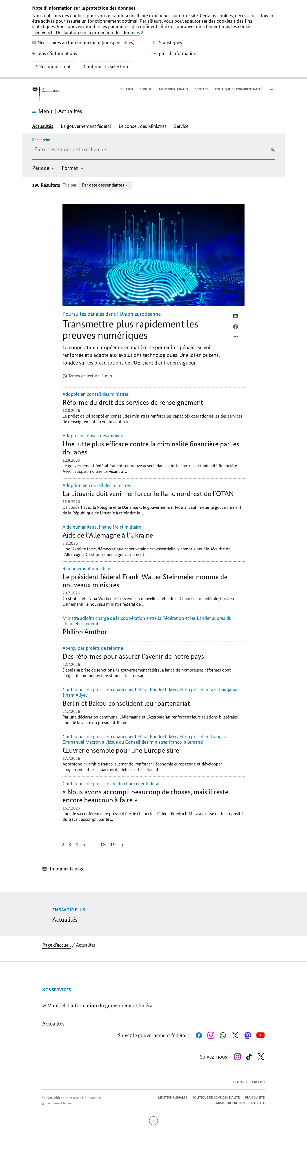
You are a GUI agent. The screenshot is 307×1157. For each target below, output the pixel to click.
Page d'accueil (56, 945)
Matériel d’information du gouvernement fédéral (100, 1005)
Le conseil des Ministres (143, 126)
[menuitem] (44, 168)
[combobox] (88, 149)
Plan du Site (255, 1097)
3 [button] (69, 844)
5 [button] (83, 844)
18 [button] (103, 844)
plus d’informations (57, 53)
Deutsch (126, 89)
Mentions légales (173, 89)
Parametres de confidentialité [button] (239, 1103)
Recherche (41, 140)
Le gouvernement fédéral (86, 126)
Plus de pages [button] (92, 844)
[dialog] (153, 39)
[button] (271, 89)
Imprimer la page (66, 869)
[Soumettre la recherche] (272, 150)
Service (181, 126)
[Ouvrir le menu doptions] (236, 337)
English (146, 89)
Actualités (86, 945)
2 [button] (62, 844)
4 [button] (76, 844)
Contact (201, 89)
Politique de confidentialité (238, 89)
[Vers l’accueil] (46, 94)
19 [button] (113, 844)
